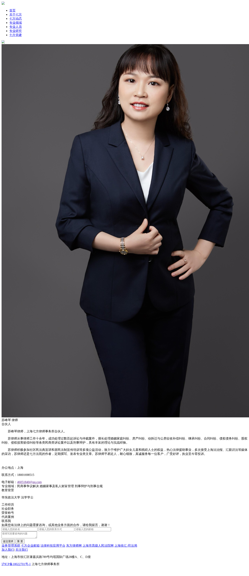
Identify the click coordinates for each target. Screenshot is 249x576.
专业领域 (15, 22)
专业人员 (15, 26)
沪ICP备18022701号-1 (16, 564)
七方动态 (15, 18)
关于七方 (15, 14)
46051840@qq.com (29, 482)
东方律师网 (74, 545)
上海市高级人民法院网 (98, 545)
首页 (12, 10)
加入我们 (8, 549)
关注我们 (21, 549)
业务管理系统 (11, 545)
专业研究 (15, 30)
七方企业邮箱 (30, 545)
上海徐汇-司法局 (125, 545)
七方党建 (15, 35)
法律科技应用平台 (52, 545)
